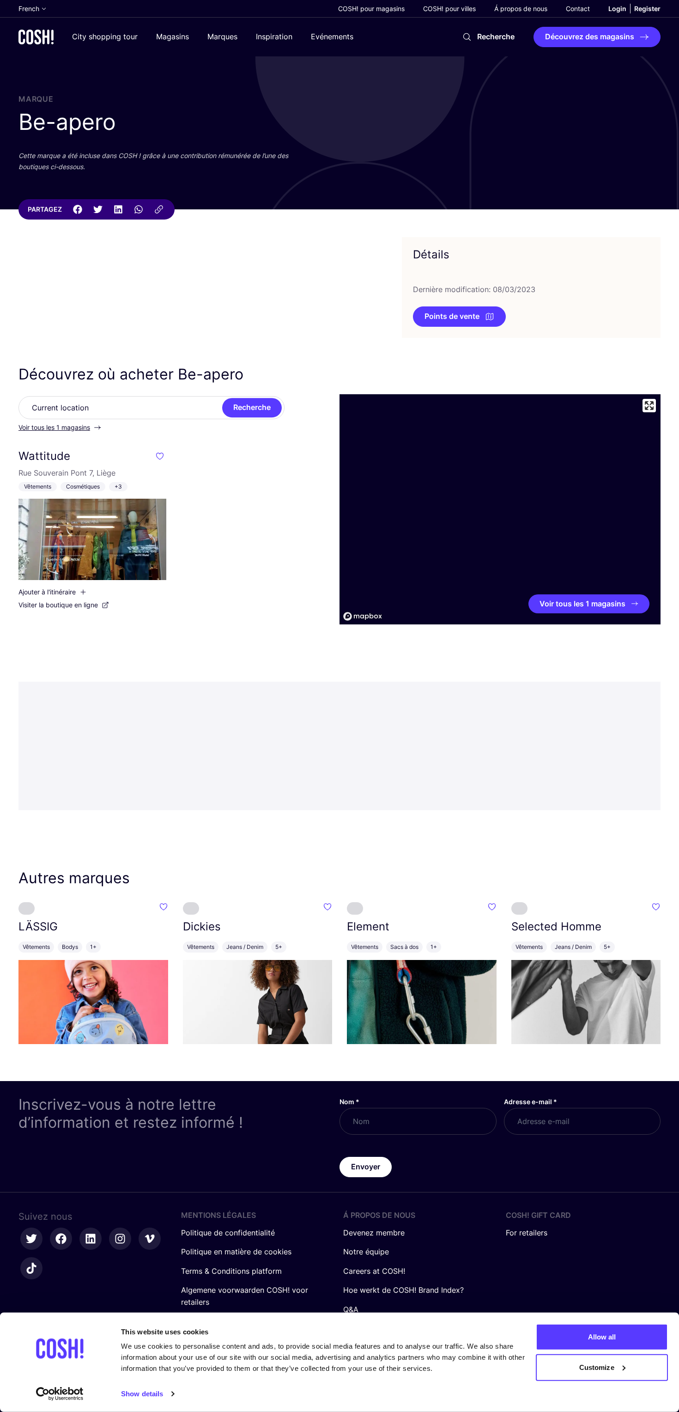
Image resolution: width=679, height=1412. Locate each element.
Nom (349, 1102)
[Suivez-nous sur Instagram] (120, 1239)
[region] (500, 509)
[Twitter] (98, 209)
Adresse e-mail (530, 1102)
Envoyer (365, 1166)
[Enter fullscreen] (649, 405)
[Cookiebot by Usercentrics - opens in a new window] (59, 1394)
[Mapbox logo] (362, 616)
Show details (142, 1394)
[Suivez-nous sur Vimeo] (150, 1239)
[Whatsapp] (138, 209)
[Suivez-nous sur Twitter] (31, 1239)
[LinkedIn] (118, 209)
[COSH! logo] (36, 36)
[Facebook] (77, 209)
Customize (596, 1367)
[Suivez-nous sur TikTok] (31, 1268)
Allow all (602, 1337)
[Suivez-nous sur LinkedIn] (90, 1239)
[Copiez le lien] (159, 209)
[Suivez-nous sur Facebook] (61, 1239)
